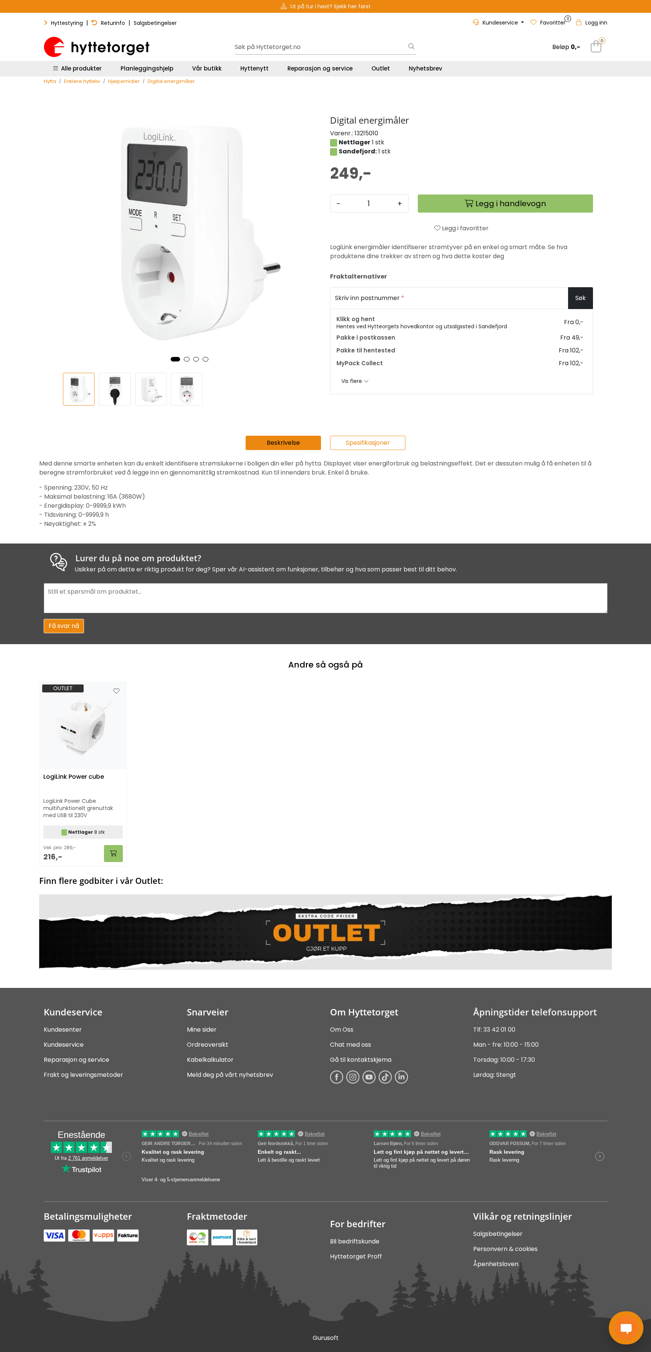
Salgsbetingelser (155, 23)
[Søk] (411, 47)
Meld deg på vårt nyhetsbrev (230, 1074)
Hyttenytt (254, 68)
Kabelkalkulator (210, 1059)
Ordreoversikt (207, 1044)
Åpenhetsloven (495, 1264)
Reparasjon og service (320, 68)
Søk (580, 298)
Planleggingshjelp (147, 68)
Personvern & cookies (505, 1249)
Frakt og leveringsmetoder (83, 1074)
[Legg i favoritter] (116, 691)
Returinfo (113, 23)
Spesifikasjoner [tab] (368, 442)
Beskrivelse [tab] (283, 442)
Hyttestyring (66, 23)
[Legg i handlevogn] (113, 853)
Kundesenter (63, 1029)
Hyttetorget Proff (356, 1256)
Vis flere (352, 381)
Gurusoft (326, 1338)
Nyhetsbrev (425, 68)
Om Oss (341, 1029)
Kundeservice (64, 1044)
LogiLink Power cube (73, 777)
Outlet (380, 68)
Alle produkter (80, 68)
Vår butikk (207, 68)
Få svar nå (64, 626)
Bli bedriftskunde (354, 1241)
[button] (175, 359)
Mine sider (202, 1029)
